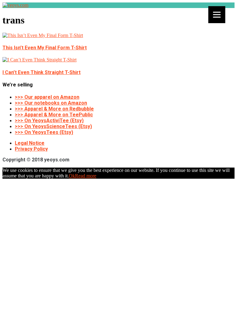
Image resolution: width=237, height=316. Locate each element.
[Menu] (216, 14)
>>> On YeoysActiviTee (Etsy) (49, 120)
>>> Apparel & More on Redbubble (54, 109)
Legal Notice (29, 143)
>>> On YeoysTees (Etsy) (44, 132)
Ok (72, 175)
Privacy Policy (31, 149)
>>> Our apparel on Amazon (47, 97)
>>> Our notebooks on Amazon (51, 103)
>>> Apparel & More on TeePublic (54, 115)
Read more (85, 175)
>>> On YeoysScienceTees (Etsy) (53, 126)
